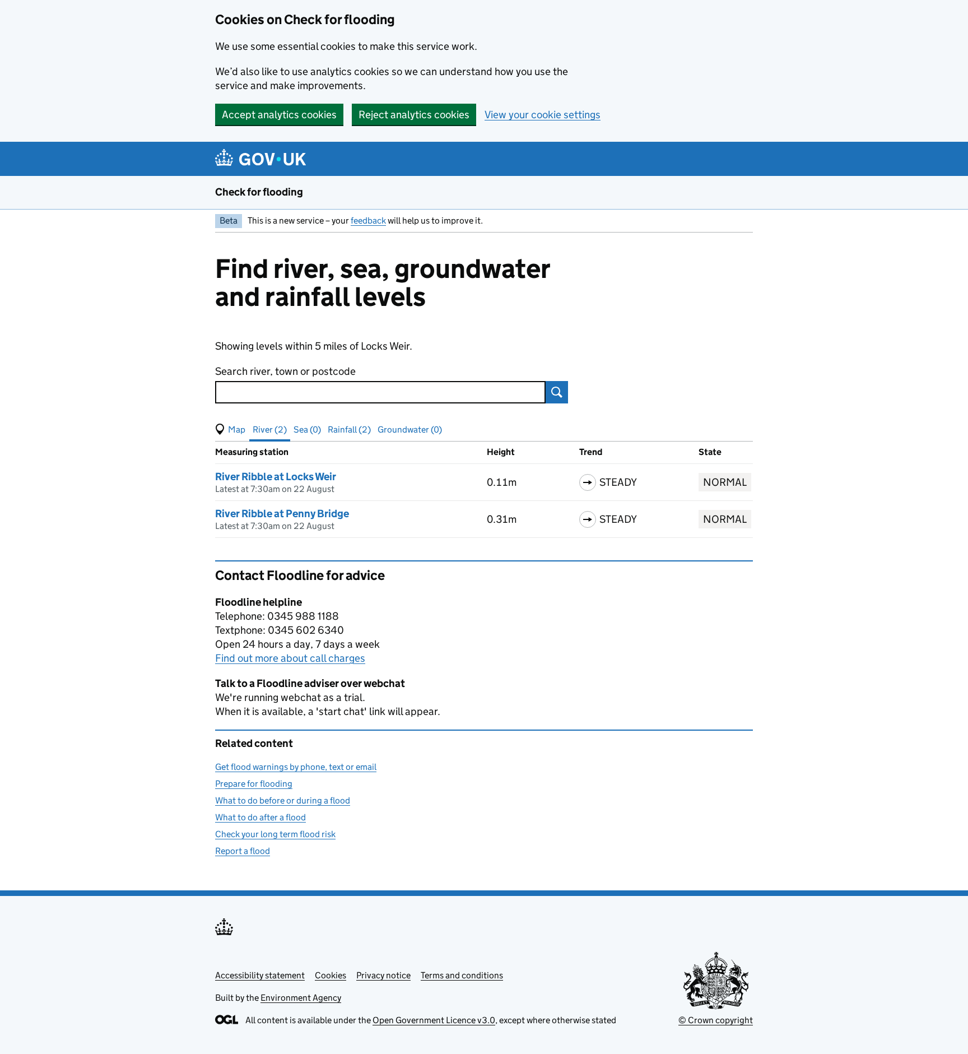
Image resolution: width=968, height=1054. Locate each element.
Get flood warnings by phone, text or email (295, 767)
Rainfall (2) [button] (349, 429)
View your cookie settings (543, 114)
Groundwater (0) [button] (410, 429)
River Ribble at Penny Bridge (282, 513)
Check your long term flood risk (275, 834)
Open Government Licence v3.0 (434, 1020)
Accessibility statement (260, 975)
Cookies (330, 975)
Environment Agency (300, 997)
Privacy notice (383, 975)
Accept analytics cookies (279, 114)
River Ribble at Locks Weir (275, 476)
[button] (230, 429)
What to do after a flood (260, 817)
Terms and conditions (462, 975)
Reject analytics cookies (414, 114)
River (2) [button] (270, 429)
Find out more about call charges (290, 658)
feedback (368, 220)
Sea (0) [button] (307, 429)
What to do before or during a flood (282, 800)
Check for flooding (259, 191)
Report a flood (242, 851)
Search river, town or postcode (285, 371)
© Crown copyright (715, 1020)
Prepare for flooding (253, 783)
